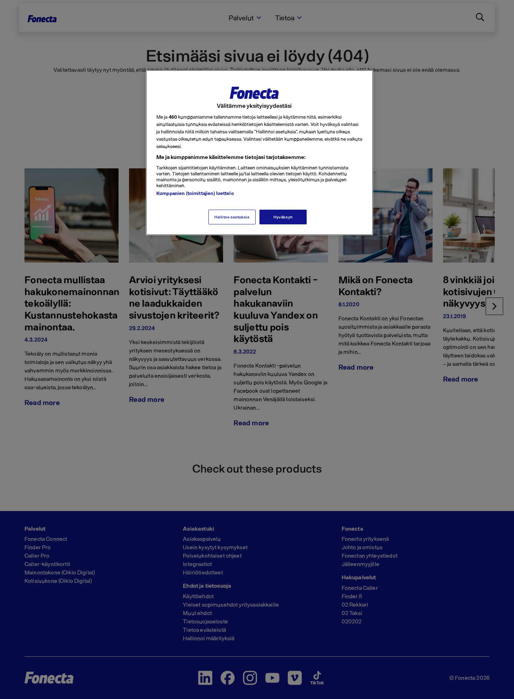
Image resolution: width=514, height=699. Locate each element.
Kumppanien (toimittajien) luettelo (195, 193)
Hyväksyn (283, 217)
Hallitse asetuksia (231, 217)
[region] (259, 152)
